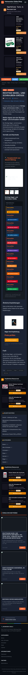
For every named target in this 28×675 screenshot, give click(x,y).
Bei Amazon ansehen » (11, 340)
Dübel (4, 453)
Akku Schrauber (7, 447)
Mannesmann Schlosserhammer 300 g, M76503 (12, 430)
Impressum (3, 654)
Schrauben (10, 90)
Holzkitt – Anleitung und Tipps (9, 417)
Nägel (8, 82)
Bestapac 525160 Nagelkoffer (12, 599)
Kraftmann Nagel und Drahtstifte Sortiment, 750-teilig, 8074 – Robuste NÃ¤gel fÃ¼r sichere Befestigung (12, 535)
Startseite (4, 82)
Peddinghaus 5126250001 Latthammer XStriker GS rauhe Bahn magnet (12, 425)
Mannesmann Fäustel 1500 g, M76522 (11, 434)
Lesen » (22, 547)
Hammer (5, 456)
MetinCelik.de (4, 663)
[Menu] (25, 2)
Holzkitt (5, 462)
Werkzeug (21, 101)
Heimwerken (7, 101)
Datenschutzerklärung (6, 656)
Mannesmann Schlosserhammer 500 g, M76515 (12, 421)
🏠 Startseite (6, 79)
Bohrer (15, 79)
